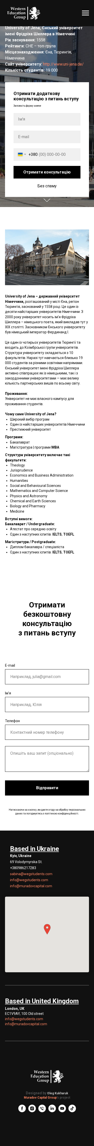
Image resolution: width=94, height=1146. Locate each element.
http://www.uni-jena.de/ (63, 533)
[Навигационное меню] (85, 13)
